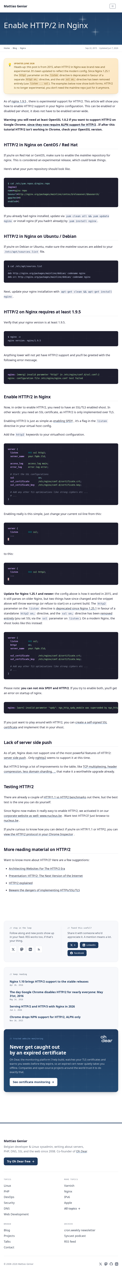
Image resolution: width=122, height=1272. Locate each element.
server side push (15, 758)
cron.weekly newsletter (79, 1230)
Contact (9, 1247)
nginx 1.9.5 (18, 101)
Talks (7, 1241)
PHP (6, 1191)
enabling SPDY (63, 421)
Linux (7, 1186)
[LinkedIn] (116, 1264)
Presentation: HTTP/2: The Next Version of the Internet (46, 876)
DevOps (9, 1197)
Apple (68, 1203)
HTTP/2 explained (21, 883)
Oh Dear (81, 1151)
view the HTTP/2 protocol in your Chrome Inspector (38, 834)
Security (9, 1203)
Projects (9, 1236)
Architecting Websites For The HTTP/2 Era (37, 868)
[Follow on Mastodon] (21, 949)
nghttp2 (40, 758)
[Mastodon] (106, 1264)
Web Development (16, 1214)
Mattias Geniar (15, 6)
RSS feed (70, 1241)
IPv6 (67, 1197)
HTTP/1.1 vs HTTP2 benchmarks (65, 797)
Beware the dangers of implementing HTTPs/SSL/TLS (44, 890)
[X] (100, 1264)
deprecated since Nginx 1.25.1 (76, 608)
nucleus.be (11, 820)
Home (7, 48)
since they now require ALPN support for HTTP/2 (61, 124)
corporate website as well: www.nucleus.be (33, 816)
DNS (7, 1208)
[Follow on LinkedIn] (30, 949)
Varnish (69, 1186)
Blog (15, 48)
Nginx (23, 48)
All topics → (72, 1208)
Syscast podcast (75, 1236)
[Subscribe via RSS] (38, 949)
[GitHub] (111, 1264)
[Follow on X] (13, 949)
